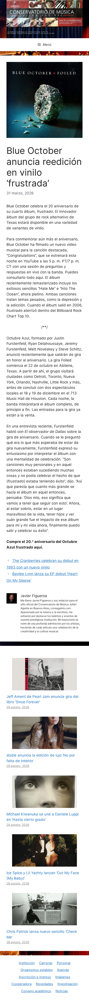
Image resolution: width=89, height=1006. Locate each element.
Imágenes (62, 977)
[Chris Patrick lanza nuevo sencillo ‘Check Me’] (44, 922)
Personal (63, 963)
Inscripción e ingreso (35, 977)
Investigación (67, 984)
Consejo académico (36, 991)
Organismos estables (37, 970)
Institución (27, 963)
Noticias (62, 991)
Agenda (63, 970)
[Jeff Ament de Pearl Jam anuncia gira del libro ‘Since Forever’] (44, 687)
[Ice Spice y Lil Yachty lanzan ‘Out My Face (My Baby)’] (44, 863)
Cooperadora (21, 984)
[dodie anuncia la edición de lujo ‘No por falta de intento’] (44, 746)
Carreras (45, 963)
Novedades (44, 984)
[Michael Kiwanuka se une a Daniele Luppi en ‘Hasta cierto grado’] (44, 805)
